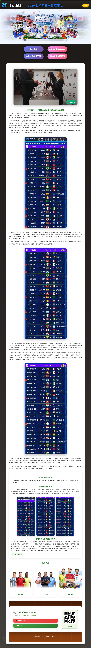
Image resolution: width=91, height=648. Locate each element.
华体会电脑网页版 (57, 56)
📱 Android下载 (20, 620)
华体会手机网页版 (33, 56)
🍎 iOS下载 (18, 625)
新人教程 (33, 49)
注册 (85, 5)
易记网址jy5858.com (57, 49)
